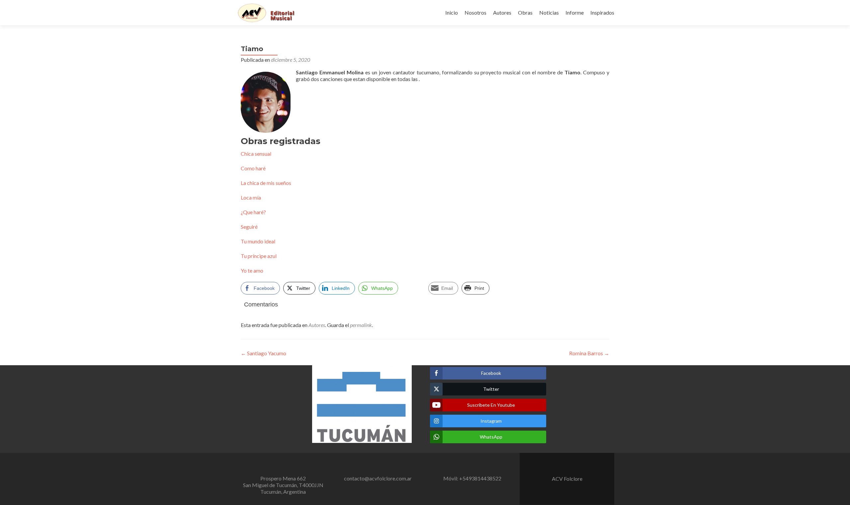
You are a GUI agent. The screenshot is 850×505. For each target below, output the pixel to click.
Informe (574, 12)
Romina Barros (589, 353)
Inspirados (602, 12)
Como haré (253, 168)
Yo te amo (252, 270)
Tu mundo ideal (258, 241)
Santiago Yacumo (263, 353)
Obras (525, 12)
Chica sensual (256, 153)
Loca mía (251, 197)
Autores (502, 12)
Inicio (451, 12)
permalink (361, 325)
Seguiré (249, 226)
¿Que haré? (253, 212)
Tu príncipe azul (259, 256)
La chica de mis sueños (266, 183)
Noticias (549, 12)
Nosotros (475, 12)
